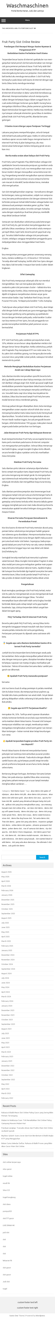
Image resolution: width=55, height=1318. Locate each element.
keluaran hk (7, 1260)
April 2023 (5, 1047)
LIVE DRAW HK (9, 1225)
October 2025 (7, 909)
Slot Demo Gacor (18, 791)
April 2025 (5, 937)
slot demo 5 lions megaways (20, 832)
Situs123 (6, 1190)
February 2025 (7, 946)
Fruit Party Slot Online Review (21, 41)
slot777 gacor (8, 1218)
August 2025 (6, 918)
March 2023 (6, 1052)
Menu (27, 20)
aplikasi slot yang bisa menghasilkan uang (23, 805)
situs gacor (7, 1169)
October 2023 (7, 1020)
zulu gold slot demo (16, 846)
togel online (7, 1176)
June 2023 (5, 1038)
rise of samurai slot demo (33, 828)
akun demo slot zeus (32, 798)
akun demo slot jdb (18, 794)
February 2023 (7, 1056)
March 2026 (6, 886)
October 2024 (7, 964)
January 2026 (6, 895)
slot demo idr (10, 835)
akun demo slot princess (37, 794)
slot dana (6, 1204)
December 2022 (7, 1066)
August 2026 (6, 872)
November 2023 (7, 1015)
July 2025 (5, 923)
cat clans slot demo (35, 808)
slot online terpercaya (12, 1162)
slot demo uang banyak (24, 839)
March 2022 (6, 1093)
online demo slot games (21, 825)
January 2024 (6, 1006)
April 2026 (5, 881)
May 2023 (5, 1043)
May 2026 (5, 877)
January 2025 (6, 950)
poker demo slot (15, 828)
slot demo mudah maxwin (28, 835)
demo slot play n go (29, 811)
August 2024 (6, 973)
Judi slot (6, 1282)
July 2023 (5, 1033)
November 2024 (7, 960)
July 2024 (5, 978)
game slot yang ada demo (26, 822)
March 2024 (6, 996)
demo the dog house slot (21, 818)
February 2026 (7, 890)
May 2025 (5, 932)
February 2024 (7, 1001)
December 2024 (7, 955)
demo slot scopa (24, 815)
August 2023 (6, 1029)
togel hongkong (9, 1197)
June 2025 (5, 927)
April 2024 (5, 992)
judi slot (6, 1232)
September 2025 (8, 913)
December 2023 (7, 1010)
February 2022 (7, 1098)
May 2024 (5, 987)
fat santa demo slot (41, 818)
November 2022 (7, 1070)
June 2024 (5, 983)
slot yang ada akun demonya (23, 842)
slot (4, 1239)
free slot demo (8, 822)
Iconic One (14, 1316)
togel (5, 1289)
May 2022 (5, 1084)
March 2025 (6, 941)
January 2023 (6, 1061)
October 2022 (7, 1075)
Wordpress (40, 1316)
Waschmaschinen (27, 5)
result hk (6, 1183)
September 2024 (8, 969)
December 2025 (7, 900)
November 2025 (7, 904)
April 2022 (5, 1089)
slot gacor (7, 1268)
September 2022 (8, 1079)
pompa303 (7, 1211)
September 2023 (8, 1024)
